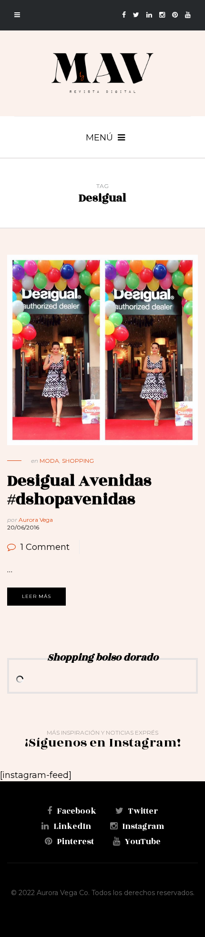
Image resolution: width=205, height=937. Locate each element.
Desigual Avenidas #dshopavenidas (79, 490)
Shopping (78, 460)
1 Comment (45, 547)
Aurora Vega (36, 519)
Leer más (36, 596)
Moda (49, 460)
